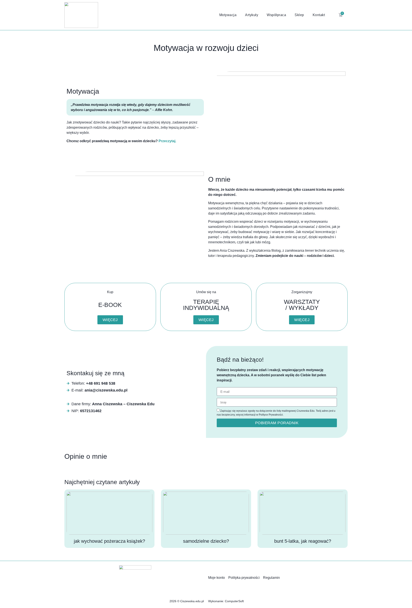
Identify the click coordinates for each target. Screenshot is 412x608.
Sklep (299, 15)
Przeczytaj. (167, 141)
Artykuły (251, 15)
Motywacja (228, 15)
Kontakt (319, 15)
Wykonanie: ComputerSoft (226, 601)
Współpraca (276, 15)
